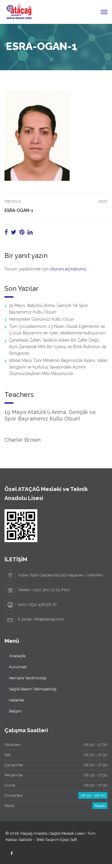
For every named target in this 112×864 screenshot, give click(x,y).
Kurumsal (18, 667)
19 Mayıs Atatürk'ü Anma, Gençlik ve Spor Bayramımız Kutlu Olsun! (50, 415)
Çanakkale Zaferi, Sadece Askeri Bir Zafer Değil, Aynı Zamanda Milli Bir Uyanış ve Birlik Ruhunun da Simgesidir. (57, 347)
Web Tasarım (47, 839)
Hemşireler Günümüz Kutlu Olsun (41, 319)
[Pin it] (21, 232)
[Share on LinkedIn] (30, 232)
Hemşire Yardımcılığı (27, 678)
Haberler (16, 700)
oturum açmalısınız (68, 269)
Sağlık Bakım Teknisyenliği (32, 689)
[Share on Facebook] (6, 232)
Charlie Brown (22, 440)
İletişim (15, 711)
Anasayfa (17, 656)
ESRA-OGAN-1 (18, 210)
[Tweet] (13, 232)
